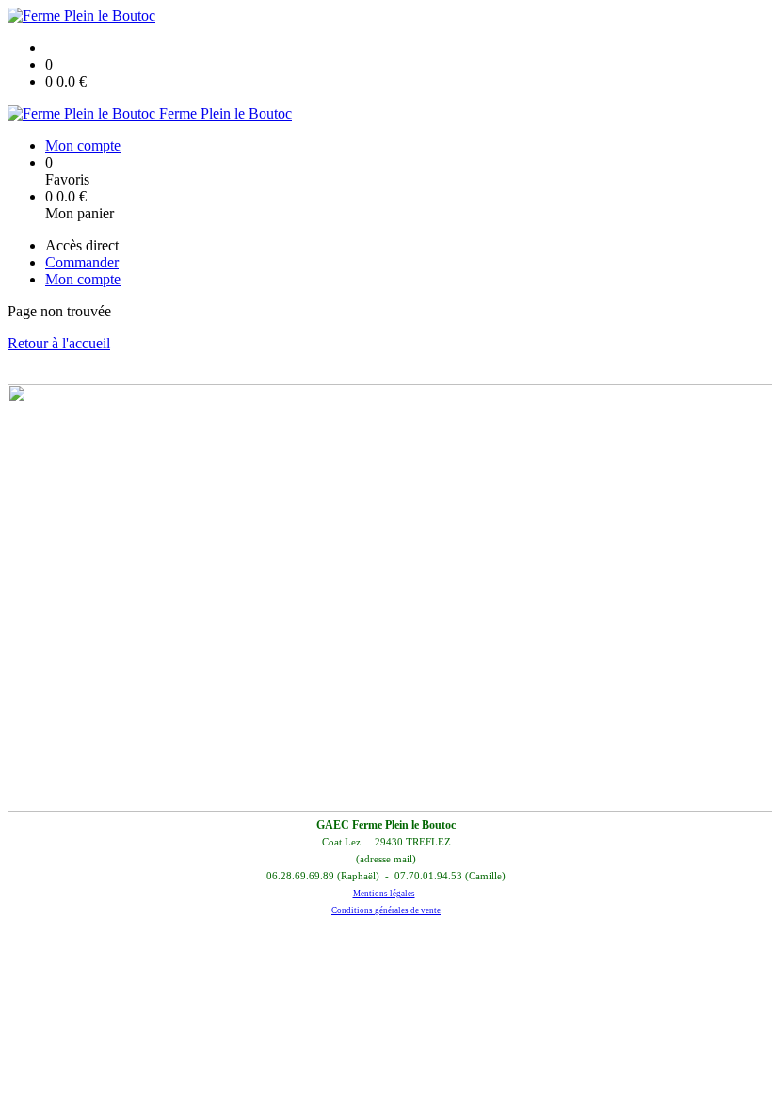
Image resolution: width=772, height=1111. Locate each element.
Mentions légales (384, 893)
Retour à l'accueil (59, 343)
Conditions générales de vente (386, 910)
